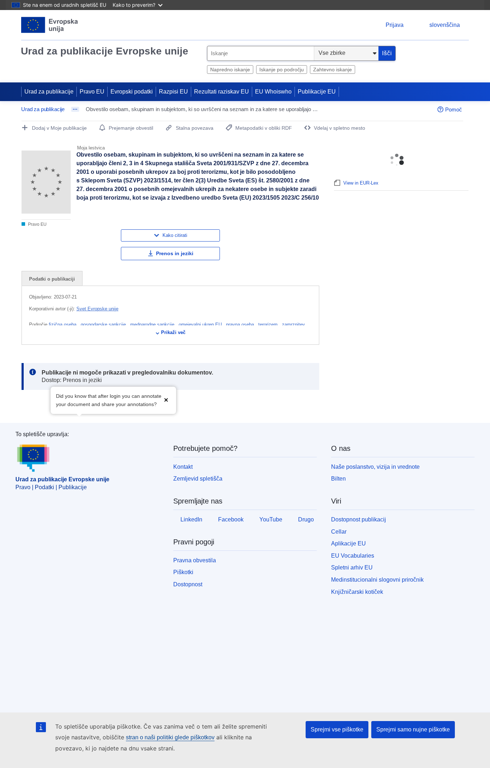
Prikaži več (173, 332)
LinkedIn (191, 519)
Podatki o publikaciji (52, 279)
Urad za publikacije (49, 92)
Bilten (338, 479)
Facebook (231, 519)
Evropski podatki (131, 92)
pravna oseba (240, 324)
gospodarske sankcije (104, 324)
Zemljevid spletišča (197, 479)
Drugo (306, 519)
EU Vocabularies (352, 556)
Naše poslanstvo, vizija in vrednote (375, 467)
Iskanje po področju (281, 69)
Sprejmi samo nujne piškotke (413, 729)
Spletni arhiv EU (352, 567)
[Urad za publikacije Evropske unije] (49, 25)
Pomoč (453, 109)
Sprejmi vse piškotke (337, 729)
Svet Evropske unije (97, 308)
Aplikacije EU (348, 543)
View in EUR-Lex (360, 183)
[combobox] (260, 53)
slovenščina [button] (444, 25)
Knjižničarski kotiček (357, 592)
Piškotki (183, 572)
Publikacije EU (317, 92)
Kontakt (183, 467)
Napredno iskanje (230, 69)
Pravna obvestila (194, 560)
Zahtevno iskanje (332, 69)
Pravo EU (92, 92)
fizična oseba (63, 324)
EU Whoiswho (273, 92)
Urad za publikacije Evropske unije (104, 51)
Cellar (339, 532)
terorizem (268, 324)
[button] (166, 399)
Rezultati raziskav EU (221, 92)
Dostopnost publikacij (358, 519)
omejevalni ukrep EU (201, 324)
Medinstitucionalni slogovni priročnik (377, 580)
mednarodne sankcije (153, 324)
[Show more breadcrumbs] (75, 109)
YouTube (270, 519)
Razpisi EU (173, 92)
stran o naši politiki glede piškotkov (170, 737)
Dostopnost (187, 584)
